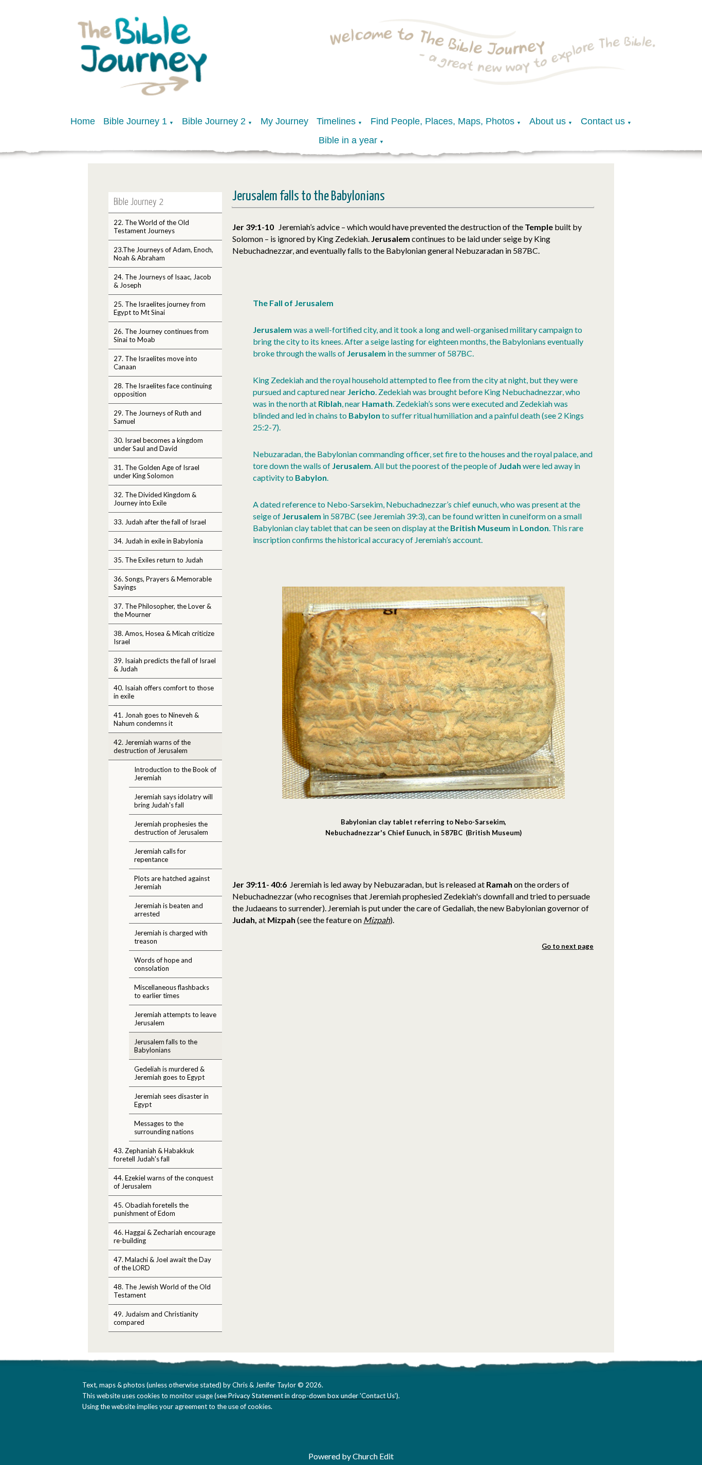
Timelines (336, 121)
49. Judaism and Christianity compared (156, 1318)
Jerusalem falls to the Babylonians (165, 1046)
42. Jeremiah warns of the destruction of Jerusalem (152, 746)
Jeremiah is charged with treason (171, 937)
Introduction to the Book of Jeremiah (175, 773)
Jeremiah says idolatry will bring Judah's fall (173, 801)
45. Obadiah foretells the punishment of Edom (151, 1209)
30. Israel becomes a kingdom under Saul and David (158, 444)
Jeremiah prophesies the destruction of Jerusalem (171, 828)
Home (82, 121)
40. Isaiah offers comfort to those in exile (164, 692)
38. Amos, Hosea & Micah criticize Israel (164, 637)
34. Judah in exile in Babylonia (158, 541)
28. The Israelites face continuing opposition (163, 390)
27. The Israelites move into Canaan (155, 362)
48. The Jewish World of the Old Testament (162, 1291)
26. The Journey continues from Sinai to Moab (161, 335)
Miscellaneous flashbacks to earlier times (171, 991)
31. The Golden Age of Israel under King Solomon (156, 471)
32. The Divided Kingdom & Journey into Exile (155, 499)
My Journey (284, 121)
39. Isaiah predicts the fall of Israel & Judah (165, 664)
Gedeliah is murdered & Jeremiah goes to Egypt (169, 1073)
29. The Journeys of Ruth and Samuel (157, 417)
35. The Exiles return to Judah (158, 560)
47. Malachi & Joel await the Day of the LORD (162, 1263)
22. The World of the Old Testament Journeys (151, 226)
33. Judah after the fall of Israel (160, 522)
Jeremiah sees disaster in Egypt (171, 1100)
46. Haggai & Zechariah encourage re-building (164, 1236)
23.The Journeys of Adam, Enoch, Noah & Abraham (163, 254)
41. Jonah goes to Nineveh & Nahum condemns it (156, 719)
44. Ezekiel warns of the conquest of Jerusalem (163, 1182)
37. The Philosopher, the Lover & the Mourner (162, 610)
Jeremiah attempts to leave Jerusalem (175, 1018)
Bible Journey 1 (135, 121)
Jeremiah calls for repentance (160, 855)
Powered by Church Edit (351, 1456)
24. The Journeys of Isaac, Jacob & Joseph (162, 281)
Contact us (603, 121)
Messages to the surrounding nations (164, 1127)
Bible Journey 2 (214, 121)
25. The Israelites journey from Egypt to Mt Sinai (160, 308)
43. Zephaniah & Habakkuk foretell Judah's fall (154, 1155)
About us (547, 121)
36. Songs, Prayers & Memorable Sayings (163, 583)
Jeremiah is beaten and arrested (168, 909)
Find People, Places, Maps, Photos (442, 121)
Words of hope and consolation (163, 964)
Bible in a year (348, 140)
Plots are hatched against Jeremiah (172, 882)
